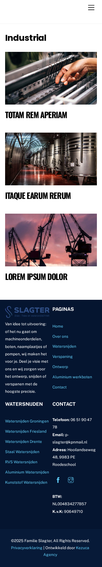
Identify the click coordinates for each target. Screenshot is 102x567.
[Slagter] (33, 16)
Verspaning (62, 356)
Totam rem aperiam (36, 114)
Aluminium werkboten (72, 377)
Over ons (60, 336)
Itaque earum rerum (38, 195)
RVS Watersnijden (21, 462)
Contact (59, 387)
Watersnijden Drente (23, 441)
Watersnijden (64, 346)
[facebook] (58, 479)
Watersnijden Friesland (25, 431)
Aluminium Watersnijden (27, 472)
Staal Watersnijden (22, 451)
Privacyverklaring (26, 547)
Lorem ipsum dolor (36, 276)
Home (57, 326)
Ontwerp (60, 366)
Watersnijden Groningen (27, 421)
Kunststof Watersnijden (26, 482)
